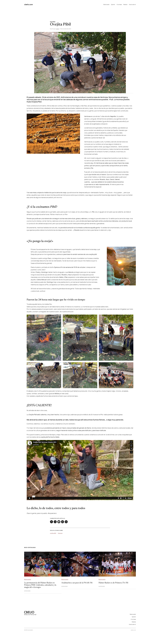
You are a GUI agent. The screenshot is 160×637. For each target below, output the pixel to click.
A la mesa (52, 21)
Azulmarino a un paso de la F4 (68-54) (76, 583)
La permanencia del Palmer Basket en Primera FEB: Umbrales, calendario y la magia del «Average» (40, 585)
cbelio (57, 29)
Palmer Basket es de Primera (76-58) (113, 583)
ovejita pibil (53, 533)
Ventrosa (60, 533)
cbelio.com (28, 4)
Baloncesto (27, 579)
